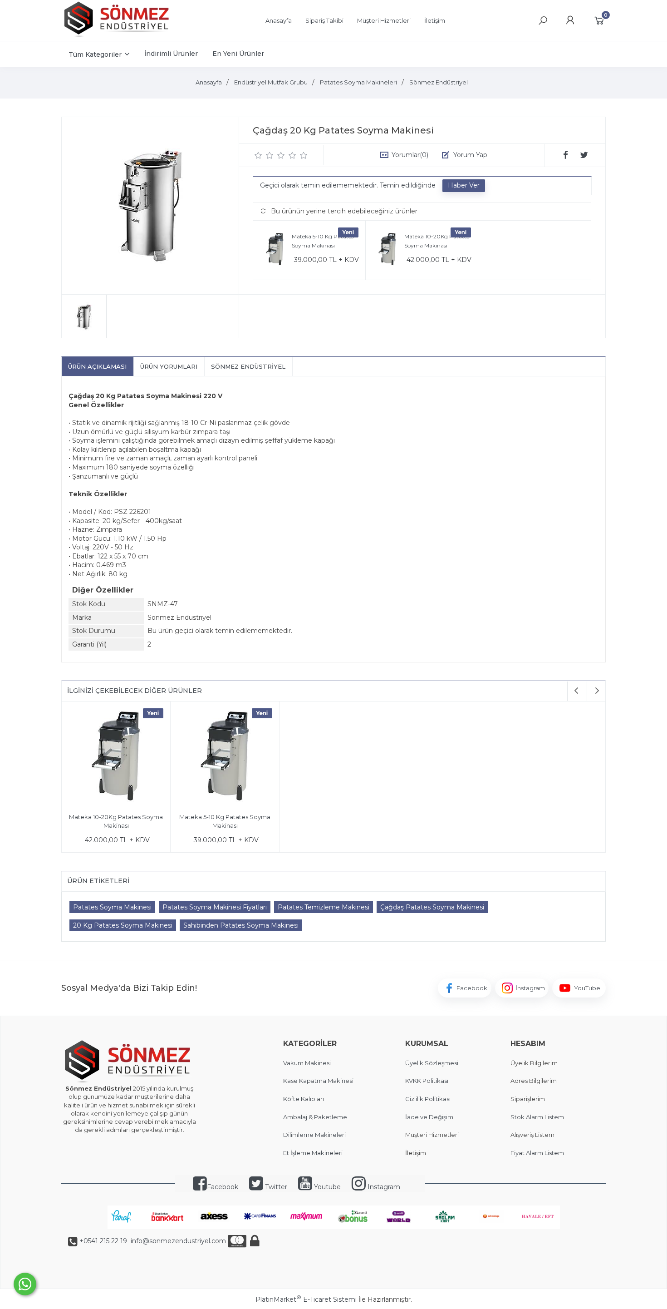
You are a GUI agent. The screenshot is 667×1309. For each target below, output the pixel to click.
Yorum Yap (470, 155)
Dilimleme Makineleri (314, 1134)
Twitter (275, 1187)
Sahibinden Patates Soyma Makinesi (241, 925)
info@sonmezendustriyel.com (177, 1241)
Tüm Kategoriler (95, 54)
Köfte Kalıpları (303, 1098)
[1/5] (258, 155)
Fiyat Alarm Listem (537, 1152)
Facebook (222, 1187)
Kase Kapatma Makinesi (318, 1080)
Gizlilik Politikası (428, 1098)
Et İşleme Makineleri (313, 1152)
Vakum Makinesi (307, 1063)
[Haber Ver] (463, 185)
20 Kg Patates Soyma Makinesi (122, 925)
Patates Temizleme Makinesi (323, 907)
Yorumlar (410, 155)
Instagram (383, 1187)
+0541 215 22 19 (103, 1241)
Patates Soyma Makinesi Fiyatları (214, 907)
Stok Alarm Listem (537, 1117)
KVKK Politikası (426, 1080)
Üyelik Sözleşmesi (431, 1063)
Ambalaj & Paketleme (315, 1117)
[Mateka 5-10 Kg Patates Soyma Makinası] (275, 250)
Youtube (326, 1187)
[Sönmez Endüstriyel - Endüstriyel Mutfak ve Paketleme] (118, 36)
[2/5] (264, 155)
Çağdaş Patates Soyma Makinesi (432, 907)
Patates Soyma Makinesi (112, 907)
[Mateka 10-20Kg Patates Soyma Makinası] (387, 250)
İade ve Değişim (429, 1117)
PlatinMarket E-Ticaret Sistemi (306, 1299)
